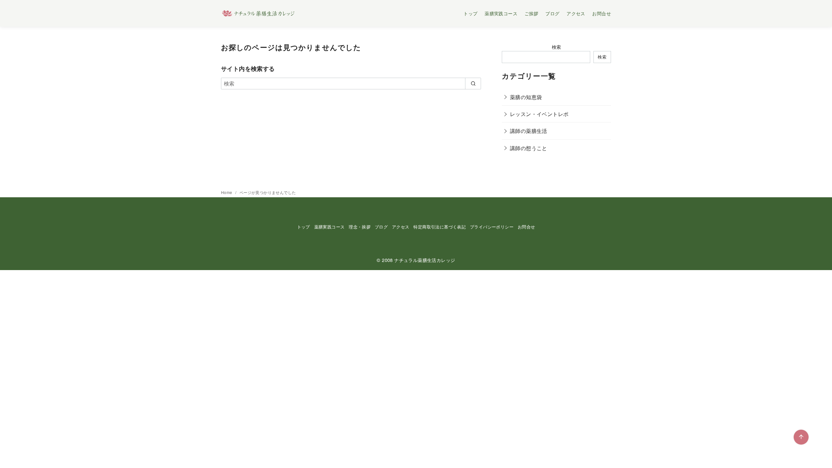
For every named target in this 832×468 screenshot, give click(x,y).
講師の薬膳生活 (528, 131)
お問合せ (601, 13)
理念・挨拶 (359, 227)
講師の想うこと (528, 148)
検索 (556, 46)
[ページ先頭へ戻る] (801, 437)
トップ (470, 13)
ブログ (552, 13)
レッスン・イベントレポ (539, 114)
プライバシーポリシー (492, 227)
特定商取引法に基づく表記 (439, 227)
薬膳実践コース (501, 13)
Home (227, 192)
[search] (473, 83)
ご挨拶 (532, 13)
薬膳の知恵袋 (526, 97)
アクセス (575, 13)
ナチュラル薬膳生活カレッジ (424, 259)
